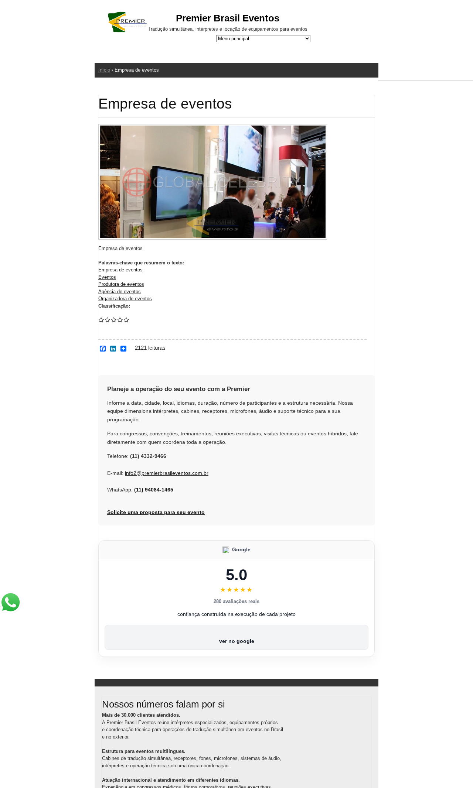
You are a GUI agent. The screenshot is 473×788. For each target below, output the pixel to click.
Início (104, 70)
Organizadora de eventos (125, 298)
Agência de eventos (119, 291)
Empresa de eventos (120, 270)
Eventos (107, 277)
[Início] (127, 23)
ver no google (236, 641)
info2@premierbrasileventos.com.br (166, 473)
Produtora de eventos (121, 284)
